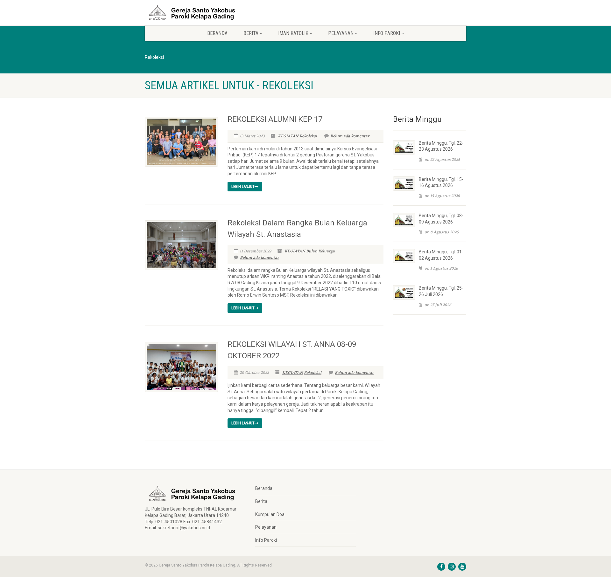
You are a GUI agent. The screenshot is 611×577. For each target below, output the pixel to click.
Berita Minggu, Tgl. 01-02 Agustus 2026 (441, 255)
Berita (261, 501)
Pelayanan (266, 527)
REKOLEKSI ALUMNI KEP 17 (275, 119)
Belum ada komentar (349, 136)
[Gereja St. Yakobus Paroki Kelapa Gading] (195, 13)
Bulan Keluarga (320, 251)
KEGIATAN (288, 136)
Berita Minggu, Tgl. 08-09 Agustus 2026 (441, 218)
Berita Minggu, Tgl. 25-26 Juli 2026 (441, 291)
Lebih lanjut (243, 186)
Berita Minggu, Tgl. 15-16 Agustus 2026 (441, 182)
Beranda (217, 33)
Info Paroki (266, 540)
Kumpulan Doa (269, 514)
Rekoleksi (308, 136)
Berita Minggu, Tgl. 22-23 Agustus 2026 (441, 146)
